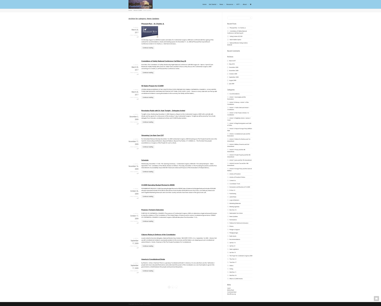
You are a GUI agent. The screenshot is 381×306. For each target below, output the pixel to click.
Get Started (213, 4)
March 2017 (232, 61)
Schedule (145, 160)
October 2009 (233, 74)
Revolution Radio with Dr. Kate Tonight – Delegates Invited (163, 110)
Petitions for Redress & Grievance (238, 223)
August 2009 (232, 80)
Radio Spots (232, 236)
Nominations (233, 220)
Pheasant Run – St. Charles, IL (152, 24)
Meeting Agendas (234, 207)
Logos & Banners (234, 200)
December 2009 (233, 67)
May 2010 (232, 64)
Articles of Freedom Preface (237, 177)
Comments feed (231, 292)
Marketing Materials (235, 203)
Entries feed (230, 290)
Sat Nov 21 (232, 246)
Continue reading (148, 48)
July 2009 (231, 84)
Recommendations (234, 239)
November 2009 (233, 70)
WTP (238, 4)
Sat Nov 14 (232, 243)
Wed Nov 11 (232, 272)
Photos (231, 226)
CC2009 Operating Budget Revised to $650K (158, 185)
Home (204, 4)
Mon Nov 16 (232, 210)
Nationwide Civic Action (236, 213)
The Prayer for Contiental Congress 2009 (240, 256)
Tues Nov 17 (232, 262)
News (221, 4)
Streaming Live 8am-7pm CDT (152, 135)
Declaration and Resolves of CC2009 (239, 187)
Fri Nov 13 (232, 190)
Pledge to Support (234, 229)
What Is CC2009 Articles (236, 279)
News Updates (134, 35)
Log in (229, 288)
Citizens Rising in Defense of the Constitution (158, 234)
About (245, 4)
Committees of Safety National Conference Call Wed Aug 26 (163, 61)
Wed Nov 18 (232, 275)
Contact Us (232, 180)
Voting (231, 269)
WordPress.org (231, 294)
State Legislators (234, 249)
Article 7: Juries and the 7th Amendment (240, 160)
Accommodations (234, 94)
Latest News (232, 197)
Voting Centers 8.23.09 (236, 36)
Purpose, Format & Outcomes (152, 210)
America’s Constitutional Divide (153, 259)
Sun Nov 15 (232, 252)
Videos (231, 265)
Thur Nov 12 (232, 259)
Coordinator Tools (234, 184)
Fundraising (232, 193)
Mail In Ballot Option (235, 39)
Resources (230, 4)
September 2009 (234, 77)
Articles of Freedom (235, 174)
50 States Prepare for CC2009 (152, 86)
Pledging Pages (233, 233)
